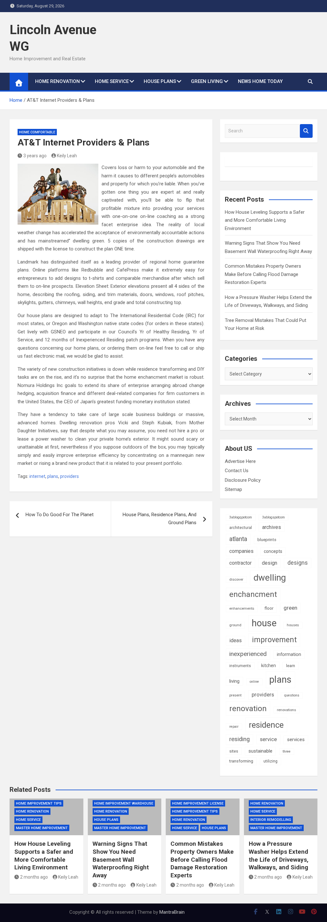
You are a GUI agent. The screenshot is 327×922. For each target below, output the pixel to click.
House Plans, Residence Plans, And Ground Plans (159, 519)
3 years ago (35, 155)
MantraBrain (172, 912)
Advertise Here (240, 461)
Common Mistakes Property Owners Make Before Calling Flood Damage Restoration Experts (263, 274)
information (289, 654)
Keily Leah (67, 155)
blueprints (266, 539)
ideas (235, 640)
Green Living (207, 81)
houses (293, 625)
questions (291, 695)
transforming (241, 761)
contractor (240, 563)
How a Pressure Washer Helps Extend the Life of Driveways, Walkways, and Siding (278, 855)
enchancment (253, 594)
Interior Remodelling (270, 820)
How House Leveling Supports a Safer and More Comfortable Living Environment (265, 220)
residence (266, 725)
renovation (248, 708)
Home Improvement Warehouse (123, 803)
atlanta (238, 539)
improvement (274, 639)
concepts (273, 551)
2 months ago (34, 877)
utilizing (270, 761)
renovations (286, 710)
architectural (240, 527)
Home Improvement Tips (39, 803)
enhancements (241, 608)
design (269, 563)
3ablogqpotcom (240, 517)
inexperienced (248, 654)
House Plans (160, 81)
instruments (240, 666)
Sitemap (233, 489)
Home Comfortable (37, 132)
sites (233, 751)
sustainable (260, 751)
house (264, 623)
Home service (112, 81)
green (290, 608)
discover (236, 579)
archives (271, 527)
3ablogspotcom (273, 517)
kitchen (268, 665)
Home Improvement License (198, 803)
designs (297, 563)
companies (241, 551)
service (268, 739)
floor (268, 608)
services (296, 739)
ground (235, 625)
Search (306, 131)
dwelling (270, 577)
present (235, 695)
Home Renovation (57, 81)
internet (37, 476)
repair (234, 727)
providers (69, 476)
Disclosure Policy (243, 480)
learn (290, 665)
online (254, 682)
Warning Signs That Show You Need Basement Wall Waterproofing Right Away (121, 859)
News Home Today (260, 81)
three (287, 751)
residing (239, 739)
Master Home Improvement (42, 828)
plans (52, 476)
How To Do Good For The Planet (60, 514)
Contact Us (236, 470)
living (234, 681)
